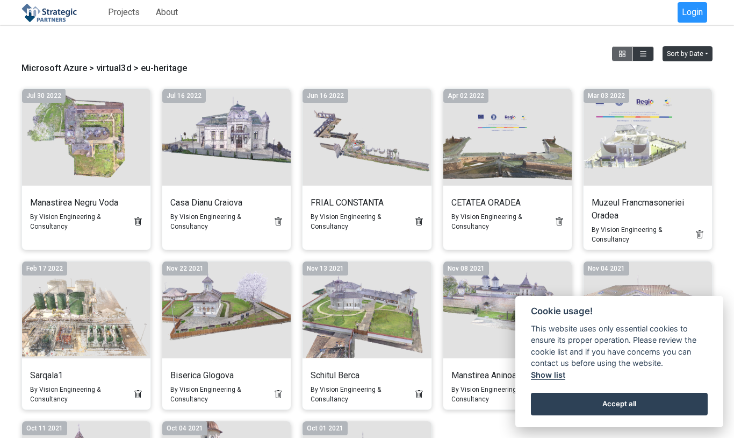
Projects (124, 12)
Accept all (619, 403)
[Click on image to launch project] (86, 137)
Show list (548, 374)
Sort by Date (685, 54)
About (167, 12)
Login (692, 12)
